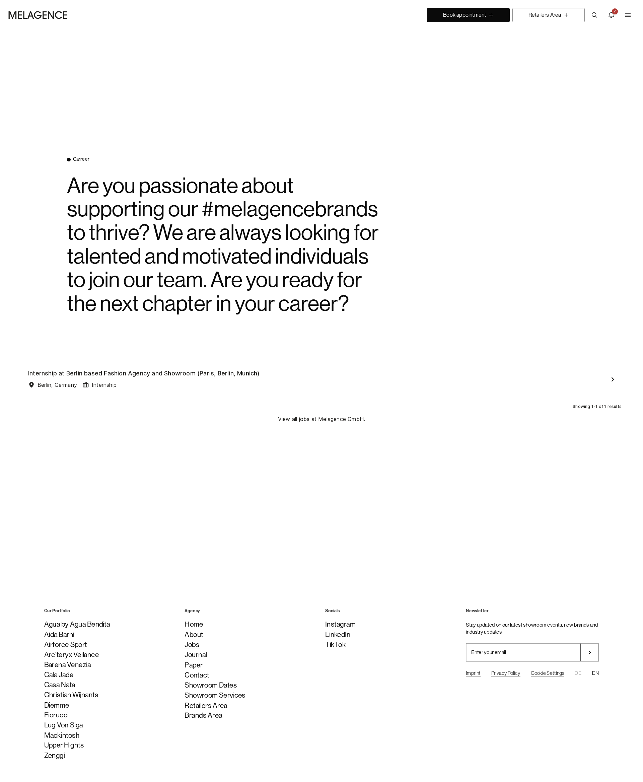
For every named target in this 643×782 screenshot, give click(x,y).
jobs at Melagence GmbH (331, 419)
